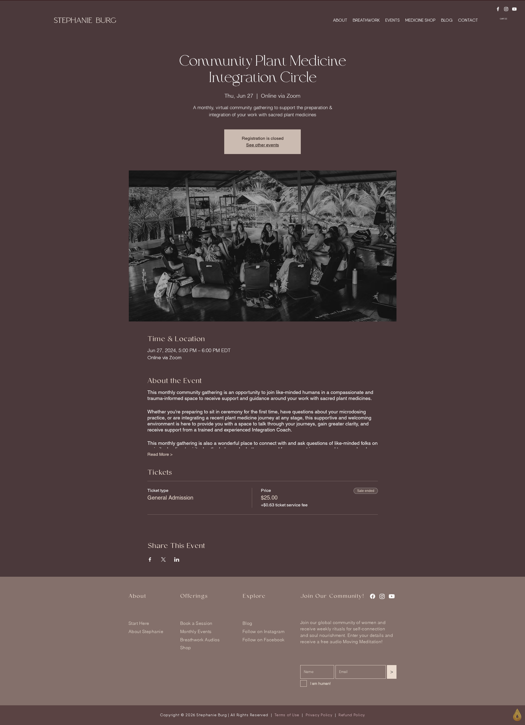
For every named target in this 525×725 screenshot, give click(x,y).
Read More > (160, 454)
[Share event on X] (163, 559)
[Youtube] (514, 9)
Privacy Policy (319, 715)
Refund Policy (352, 715)
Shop (185, 647)
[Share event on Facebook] (150, 559)
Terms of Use (287, 715)
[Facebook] (498, 9)
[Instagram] (506, 9)
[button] (506, 19)
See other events (262, 144)
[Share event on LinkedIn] (176, 559)
